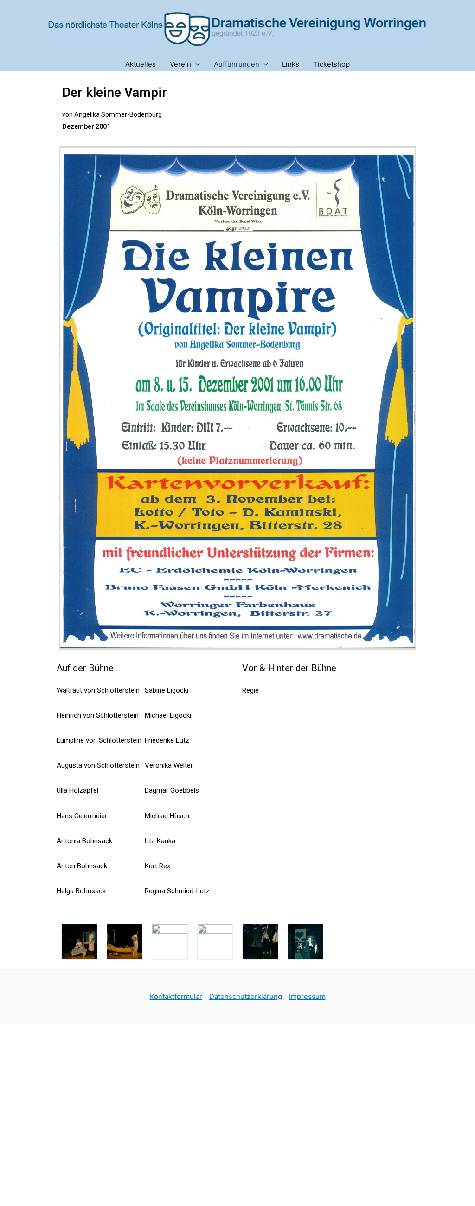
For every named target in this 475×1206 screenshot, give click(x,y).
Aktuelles (140, 64)
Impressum (307, 996)
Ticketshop (331, 64)
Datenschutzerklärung (245, 996)
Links (290, 64)
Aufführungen (236, 64)
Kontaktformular (176, 996)
